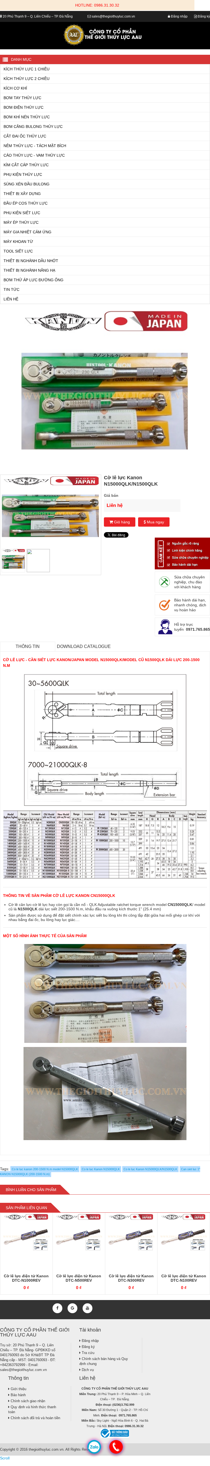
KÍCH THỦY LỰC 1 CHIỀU (26, 69)
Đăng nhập (179, 16)
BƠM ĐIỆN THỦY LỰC (23, 107)
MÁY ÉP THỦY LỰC (21, 222)
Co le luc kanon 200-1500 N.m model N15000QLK (45, 1169)
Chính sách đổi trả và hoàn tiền (35, 1418)
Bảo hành (18, 1395)
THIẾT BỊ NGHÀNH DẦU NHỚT (31, 261)
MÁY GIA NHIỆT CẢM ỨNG (27, 232)
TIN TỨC (11, 289)
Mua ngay (155, 522)
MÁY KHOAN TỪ (18, 241)
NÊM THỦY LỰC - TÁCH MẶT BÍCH (35, 146)
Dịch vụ (87, 1370)
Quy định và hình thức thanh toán (32, 1409)
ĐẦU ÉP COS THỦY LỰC (26, 203)
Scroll (5, 1458)
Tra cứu (87, 1353)
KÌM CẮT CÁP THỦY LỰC (26, 165)
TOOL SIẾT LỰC (18, 251)
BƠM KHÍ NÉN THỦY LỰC (27, 117)
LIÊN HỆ (11, 299)
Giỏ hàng (121, 522)
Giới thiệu (18, 1389)
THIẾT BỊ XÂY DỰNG (22, 193)
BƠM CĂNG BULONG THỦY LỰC (33, 126)
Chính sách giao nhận (27, 1401)
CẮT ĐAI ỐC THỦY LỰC (25, 136)
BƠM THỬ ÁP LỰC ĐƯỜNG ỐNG (33, 280)
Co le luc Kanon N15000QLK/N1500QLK (150, 1169)
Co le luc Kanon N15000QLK (101, 1169)
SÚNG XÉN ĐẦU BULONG (26, 184)
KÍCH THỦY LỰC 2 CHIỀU (26, 78)
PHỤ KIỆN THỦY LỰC (23, 174)
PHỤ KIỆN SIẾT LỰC (22, 213)
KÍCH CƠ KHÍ (15, 88)
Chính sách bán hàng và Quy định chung (103, 1361)
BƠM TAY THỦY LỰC (22, 98)
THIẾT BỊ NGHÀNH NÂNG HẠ (29, 270)
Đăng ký (203, 16)
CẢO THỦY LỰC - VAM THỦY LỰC (34, 155)
